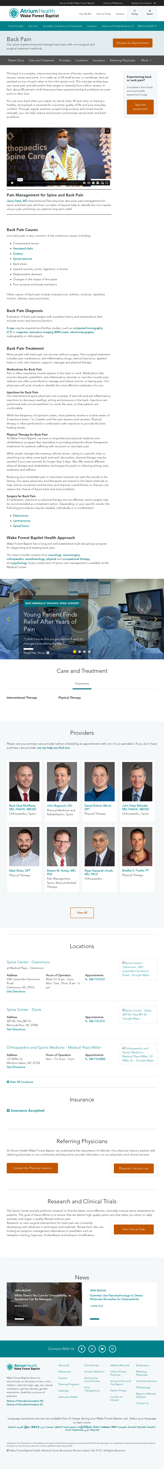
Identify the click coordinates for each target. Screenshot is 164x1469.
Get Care (33, 26)
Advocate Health (68, 1396)
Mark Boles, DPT (19, 870)
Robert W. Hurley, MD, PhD (61, 872)
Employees (142, 1365)
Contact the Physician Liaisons (32, 1168)
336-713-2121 (97, 979)
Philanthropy (143, 1387)
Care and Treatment (41, 60)
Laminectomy (21, 521)
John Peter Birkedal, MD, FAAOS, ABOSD (135, 807)
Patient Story (16, 60)
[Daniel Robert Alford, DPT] (100, 800)
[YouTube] (102, 1349)
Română (132, 1427)
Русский (141, 1427)
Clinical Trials (103, 13)
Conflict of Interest (116, 1398)
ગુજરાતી (58, 1427)
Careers (120, 13)
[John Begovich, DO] (62, 800)
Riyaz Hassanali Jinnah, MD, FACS (99, 872)
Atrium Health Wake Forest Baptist (77, 3)
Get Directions (16, 991)
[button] (74, 651)
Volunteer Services (146, 1381)
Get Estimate (91, 1365)
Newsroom (64, 1371)
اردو (86, 1430)
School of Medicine (113, 3)
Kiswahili (151, 1427)
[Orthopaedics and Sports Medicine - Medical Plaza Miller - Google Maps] (138, 1054)
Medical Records (119, 1365)
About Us (63, 1365)
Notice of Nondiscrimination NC (25, 1400)
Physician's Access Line (133, 1168)
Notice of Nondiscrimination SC (25, 1404)
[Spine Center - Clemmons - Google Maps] (138, 969)
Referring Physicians (122, 60)
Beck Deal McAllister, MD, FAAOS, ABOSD (22, 807)
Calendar (63, 1390)
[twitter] (92, 1349)
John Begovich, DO (59, 805)
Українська (77, 1430)
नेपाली (113, 1427)
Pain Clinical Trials (134, 1229)
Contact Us (142, 1403)
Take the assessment (140, 107)
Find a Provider (16, 26)
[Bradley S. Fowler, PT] (137, 865)
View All (82, 912)
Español (12, 1427)
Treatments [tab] (82, 683)
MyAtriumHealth (146, 26)
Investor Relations (94, 1371)
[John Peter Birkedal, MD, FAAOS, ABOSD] (137, 800)
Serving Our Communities (92, 1379)
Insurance (99, 60)
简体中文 (35, 1427)
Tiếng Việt (94, 1430)
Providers (65, 60)
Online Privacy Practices (118, 1373)
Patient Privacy (118, 1390)
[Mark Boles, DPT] (24, 865)
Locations (92, 26)
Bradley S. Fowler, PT (135, 870)
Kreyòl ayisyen (69, 1427)
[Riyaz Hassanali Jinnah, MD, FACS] (100, 865)
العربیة (20, 1427)
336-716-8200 (97, 1059)
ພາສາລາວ (105, 1427)
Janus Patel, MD (17, 201)
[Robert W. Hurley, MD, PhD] (62, 865)
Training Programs (68, 1384)
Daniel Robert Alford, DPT (98, 807)
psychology (19, 563)
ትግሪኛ (68, 1430)
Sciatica (18, 253)
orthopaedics (15, 559)
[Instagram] (112, 1349)
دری (43, 1427)
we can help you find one (53, 747)
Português (122, 1427)
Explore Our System (141, 3)
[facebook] (81, 1349)
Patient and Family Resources (116, 26)
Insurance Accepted (27, 1110)
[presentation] (8, 619)
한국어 (96, 1427)
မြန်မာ (27, 1427)
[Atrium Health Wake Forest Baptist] (34, 13)
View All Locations (21, 1082)
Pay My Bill (85, 13)
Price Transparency (91, 1389)
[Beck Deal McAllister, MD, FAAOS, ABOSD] (24, 800)
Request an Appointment (133, 43)
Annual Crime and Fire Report (120, 1382)
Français (49, 1427)
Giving (135, 14)
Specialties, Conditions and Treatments (62, 26)
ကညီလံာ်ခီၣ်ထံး (85, 1427)
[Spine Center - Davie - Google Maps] (138, 1015)
